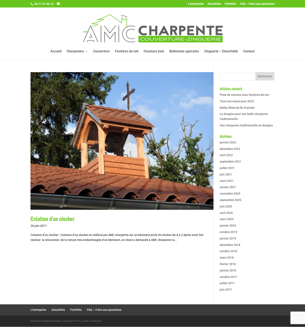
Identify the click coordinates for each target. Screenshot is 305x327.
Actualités (214, 3)
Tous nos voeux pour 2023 (237, 101)
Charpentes (75, 51)
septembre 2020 (230, 200)
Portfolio (230, 3)
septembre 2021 (230, 161)
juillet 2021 (227, 168)
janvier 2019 (228, 238)
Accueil (55, 51)
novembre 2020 (230, 193)
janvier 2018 (228, 270)
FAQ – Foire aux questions (257, 3)
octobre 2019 (228, 232)
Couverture (101, 51)
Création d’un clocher (52, 219)
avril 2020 (226, 213)
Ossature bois (154, 51)
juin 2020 (226, 206)
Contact (249, 51)
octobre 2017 (228, 277)
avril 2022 (226, 155)
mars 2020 (227, 219)
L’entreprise (196, 3)
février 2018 (228, 264)
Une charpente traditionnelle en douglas (246, 125)
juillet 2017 (227, 283)
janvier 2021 (228, 187)
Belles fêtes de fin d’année (237, 107)
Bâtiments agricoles (184, 51)
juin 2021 (226, 174)
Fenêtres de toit (126, 51)
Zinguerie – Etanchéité (221, 51)
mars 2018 (227, 257)
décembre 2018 (230, 245)
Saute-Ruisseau (52, 321)
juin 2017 (226, 289)
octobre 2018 (228, 251)
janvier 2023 (228, 142)
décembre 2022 (230, 149)
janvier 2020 (228, 225)
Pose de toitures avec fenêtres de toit (244, 94)
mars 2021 (227, 181)
